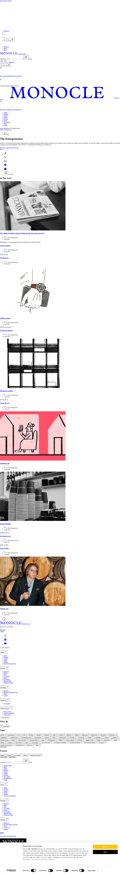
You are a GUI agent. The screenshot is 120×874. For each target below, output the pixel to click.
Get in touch (7, 703)
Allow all (105, 847)
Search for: (3, 59)
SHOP (5, 123)
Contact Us (4, 700)
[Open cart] (4, 37)
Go (30, 59)
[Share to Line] (5, 166)
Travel (5, 120)
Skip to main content (5, 0)
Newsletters (7, 679)
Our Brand (3, 687)
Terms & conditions (9, 713)
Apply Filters (12, 757)
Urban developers (6, 330)
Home (1, 128)
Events (5, 125)
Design (5, 117)
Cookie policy (7, 715)
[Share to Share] (6, 173)
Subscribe (6, 31)
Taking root (4, 609)
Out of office (4, 548)
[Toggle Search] (3, 61)
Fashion (6, 119)
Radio (5, 48)
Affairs (5, 112)
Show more (3, 747)
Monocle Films (8, 778)
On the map (4, 258)
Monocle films (8, 681)
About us (6, 691)
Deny (105, 852)
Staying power (5, 536)
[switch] (50, 870)
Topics (2, 652)
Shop (5, 50)
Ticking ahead (5, 318)
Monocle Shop (8, 765)
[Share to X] (5, 158)
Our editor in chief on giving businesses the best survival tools (22, 233)
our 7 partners (32, 849)
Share (2, 631)
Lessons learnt (5, 246)
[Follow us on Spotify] (5, 641)
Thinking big (4, 463)
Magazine (6, 47)
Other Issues (15, 147)
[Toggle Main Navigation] (0, 44)
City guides (7, 122)
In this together (5, 524)
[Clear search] (26, 57)
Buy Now (3, 147)
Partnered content (8, 683)
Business (6, 114)
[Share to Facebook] (5, 154)
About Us (6, 823)
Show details (91, 870)
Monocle (3, 819)
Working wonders (6, 391)
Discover (3, 668)
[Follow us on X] (5, 637)
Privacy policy (8, 711)
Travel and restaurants (10, 663)
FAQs (5, 694)
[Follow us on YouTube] (5, 644)
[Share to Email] (5, 170)
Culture (6, 116)
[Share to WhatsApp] (5, 162)
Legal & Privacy (5, 708)
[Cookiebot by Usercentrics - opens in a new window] (11, 870)
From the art (4, 403)
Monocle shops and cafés (10, 692)
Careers (6, 695)
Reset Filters (4, 757)
